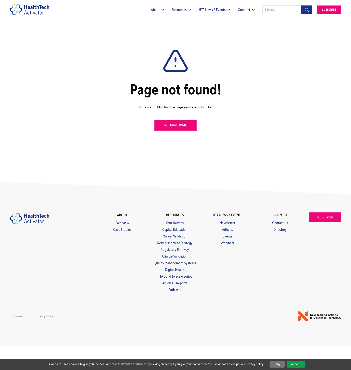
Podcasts (174, 290)
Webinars (227, 243)
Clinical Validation (174, 256)
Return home (175, 125)
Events (227, 236)
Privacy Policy (45, 316)
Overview (122, 223)
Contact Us (280, 223)
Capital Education (174, 229)
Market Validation (174, 236)
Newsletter (227, 223)
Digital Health (175, 269)
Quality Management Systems (175, 263)
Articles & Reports (174, 283)
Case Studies (122, 229)
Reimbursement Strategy (175, 243)
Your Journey (175, 223)
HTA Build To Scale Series (174, 276)
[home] (29, 9)
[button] (157, 10)
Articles (227, 229)
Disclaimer (16, 316)
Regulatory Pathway (175, 249)
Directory (280, 229)
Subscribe (329, 10)
